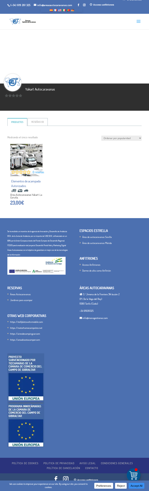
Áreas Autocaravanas (20, 294)
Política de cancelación (63, 468)
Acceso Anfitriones (91, 264)
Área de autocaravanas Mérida (97, 243)
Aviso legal (88, 463)
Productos (17, 122)
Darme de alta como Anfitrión (96, 270)
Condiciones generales (117, 463)
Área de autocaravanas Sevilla (97, 237)
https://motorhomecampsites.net (26, 327)
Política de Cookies (25, 463)
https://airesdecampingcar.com (25, 333)
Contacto (91, 468)
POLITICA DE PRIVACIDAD (58, 463)
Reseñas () (37, 121)
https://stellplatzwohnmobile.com (26, 321)
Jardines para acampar (21, 300)
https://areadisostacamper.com (25, 339)
